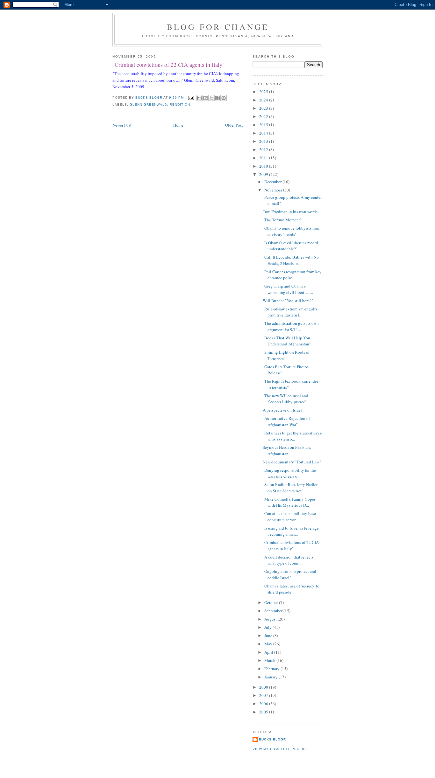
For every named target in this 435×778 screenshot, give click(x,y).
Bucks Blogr (272, 739)
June (268, 635)
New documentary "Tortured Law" (292, 462)
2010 (264, 166)
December (273, 181)
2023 (264, 108)
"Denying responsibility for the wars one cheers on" (289, 473)
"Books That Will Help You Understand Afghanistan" (287, 341)
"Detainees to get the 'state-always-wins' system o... (292, 436)
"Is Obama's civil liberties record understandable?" (290, 246)
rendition (180, 104)
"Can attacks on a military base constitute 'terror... (289, 517)
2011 (264, 158)
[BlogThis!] (205, 98)
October (271, 602)
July (268, 627)
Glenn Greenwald (148, 104)
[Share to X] (211, 98)
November (273, 190)
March (270, 660)
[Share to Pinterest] (223, 98)
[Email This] (199, 98)
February (272, 668)
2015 (264, 125)
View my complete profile (280, 749)
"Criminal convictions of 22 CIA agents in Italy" (291, 545)
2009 (264, 174)
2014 (264, 133)
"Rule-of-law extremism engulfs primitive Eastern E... (290, 312)
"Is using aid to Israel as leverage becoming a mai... (291, 531)
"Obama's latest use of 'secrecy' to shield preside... (291, 589)
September (273, 611)
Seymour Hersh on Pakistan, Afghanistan (287, 450)
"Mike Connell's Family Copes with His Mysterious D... (289, 502)
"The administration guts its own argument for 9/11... (291, 326)
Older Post (234, 125)
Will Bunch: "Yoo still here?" (288, 300)
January (271, 677)
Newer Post (122, 125)
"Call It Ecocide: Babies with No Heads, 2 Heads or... (291, 260)
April (269, 652)
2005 (264, 712)
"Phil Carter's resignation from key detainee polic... (292, 275)
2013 (264, 141)
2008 (264, 687)
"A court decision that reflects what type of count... (288, 560)
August (271, 619)
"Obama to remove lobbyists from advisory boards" (291, 231)
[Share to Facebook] (217, 98)
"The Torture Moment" (282, 220)
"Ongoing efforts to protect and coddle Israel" (289, 574)
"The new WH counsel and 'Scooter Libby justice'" (285, 399)
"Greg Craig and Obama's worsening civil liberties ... (288, 289)
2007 (264, 695)
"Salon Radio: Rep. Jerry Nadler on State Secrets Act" (290, 488)
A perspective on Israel (282, 410)
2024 (264, 100)
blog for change (218, 26)
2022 (264, 116)
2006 (264, 703)
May (268, 644)
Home (178, 125)
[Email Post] (190, 97)
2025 (264, 91)
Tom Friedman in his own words (290, 211)
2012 (264, 149)
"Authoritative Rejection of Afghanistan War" (286, 421)
